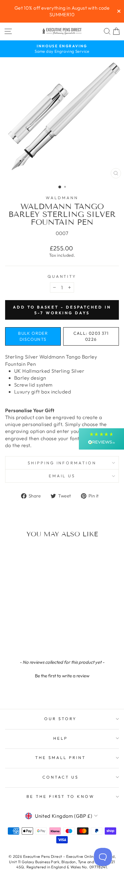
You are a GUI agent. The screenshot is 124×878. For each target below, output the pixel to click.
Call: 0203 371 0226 (91, 336)
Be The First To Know (60, 796)
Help (60, 738)
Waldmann (62, 197)
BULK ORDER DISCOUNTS (33, 336)
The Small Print (60, 757)
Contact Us (60, 777)
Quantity (62, 276)
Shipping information (62, 462)
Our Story (60, 718)
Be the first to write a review (62, 676)
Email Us (62, 475)
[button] (62, 675)
